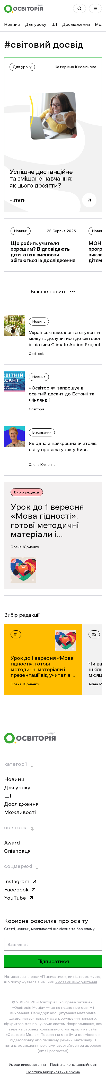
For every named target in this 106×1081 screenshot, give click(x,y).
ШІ (54, 24)
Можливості (20, 812)
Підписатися (53, 961)
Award (12, 842)
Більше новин (48, 291)
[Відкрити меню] (95, 8)
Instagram (16, 881)
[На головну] (23, 8)
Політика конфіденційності (73, 1064)
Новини (12, 24)
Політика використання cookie (53, 1072)
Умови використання (27, 1064)
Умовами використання (76, 982)
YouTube (15, 897)
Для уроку (35, 24)
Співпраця (17, 851)
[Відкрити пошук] (79, 8)
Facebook (16, 889)
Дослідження (76, 24)
